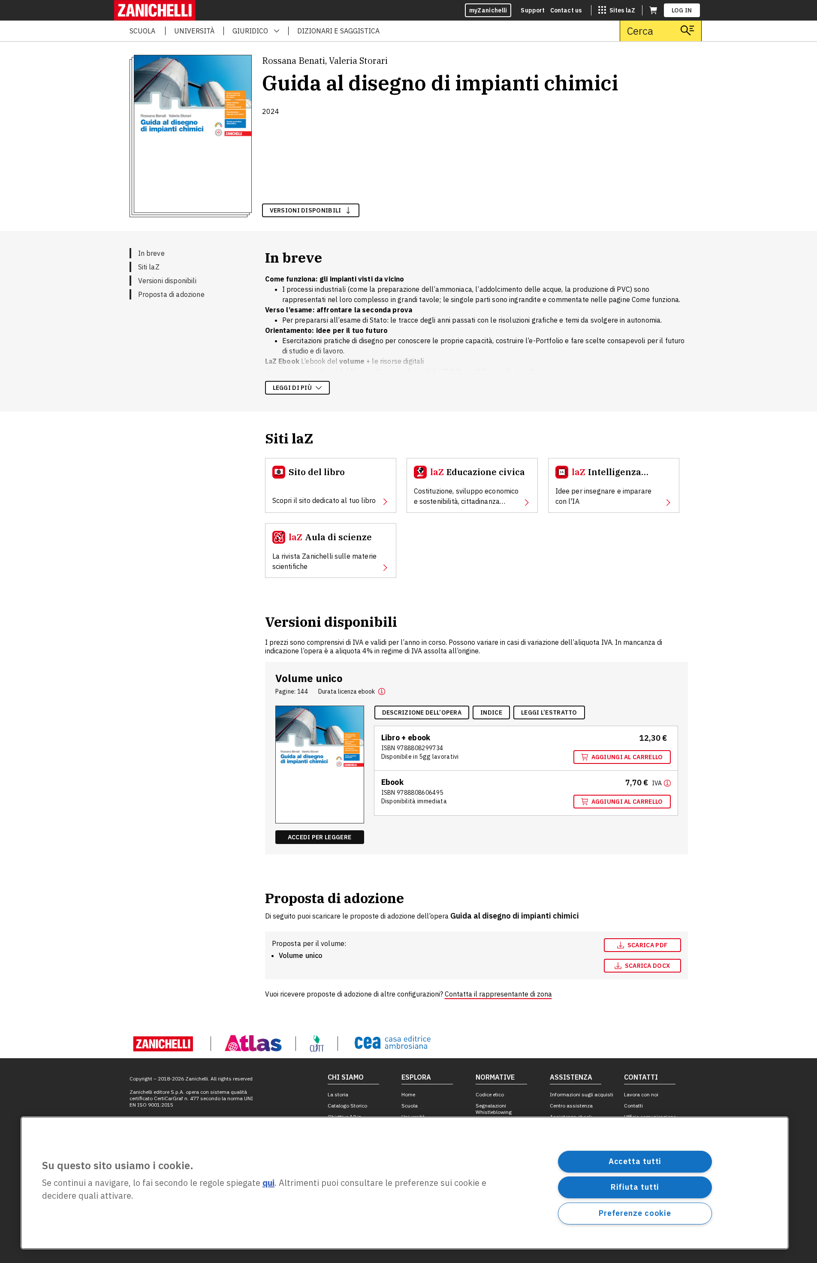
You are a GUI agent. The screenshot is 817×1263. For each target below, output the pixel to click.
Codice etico (490, 1094)
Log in (682, 10)
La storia (338, 1094)
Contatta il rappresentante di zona (498, 994)
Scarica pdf (647, 945)
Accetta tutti (635, 1161)
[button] (381, 691)
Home (408, 1094)
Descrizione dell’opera (422, 712)
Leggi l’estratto (549, 712)
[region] (405, 1182)
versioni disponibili (305, 210)
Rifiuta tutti (635, 1187)
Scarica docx (647, 966)
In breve (151, 253)
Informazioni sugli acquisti (581, 1094)
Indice (491, 712)
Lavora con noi (641, 1094)
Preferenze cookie (635, 1213)
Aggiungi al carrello (627, 757)
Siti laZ (149, 267)
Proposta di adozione (171, 294)
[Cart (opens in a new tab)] (653, 10)
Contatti (633, 1105)
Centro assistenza (571, 1105)
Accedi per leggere (319, 837)
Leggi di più (292, 388)
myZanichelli (488, 10)
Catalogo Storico (347, 1105)
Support (533, 10)
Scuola (409, 1105)
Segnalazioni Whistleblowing (494, 1108)
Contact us (566, 10)
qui (268, 1183)
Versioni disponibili (167, 280)
